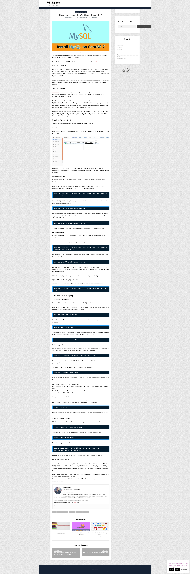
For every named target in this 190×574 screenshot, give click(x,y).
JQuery (119, 52)
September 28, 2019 (69, 17)
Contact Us (128, 7)
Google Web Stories (89, 7)
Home (60, 7)
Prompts (119, 56)
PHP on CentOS (79, 512)
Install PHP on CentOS (61, 532)
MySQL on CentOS (64, 512)
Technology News (121, 58)
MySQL (58, 512)
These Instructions (100, 61)
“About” (75, 502)
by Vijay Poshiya (82, 17)
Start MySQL (85, 512)
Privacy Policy (85, 572)
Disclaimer (92, 572)
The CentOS (55, 92)
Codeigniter (73, 7)
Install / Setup (102, 7)
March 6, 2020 (100, 536)
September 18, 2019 (61, 533)
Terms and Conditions (102, 572)
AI (80, 7)
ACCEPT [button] (172, 569)
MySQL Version (72, 512)
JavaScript (119, 49)
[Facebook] (54, 506)
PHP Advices (96, 569)
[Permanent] (61, 529)
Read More (184, 569)
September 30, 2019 (80, 536)
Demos (112, 7)
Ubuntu (119, 61)
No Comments (93, 17)
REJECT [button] (178, 569)
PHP (66, 7)
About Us (119, 7)
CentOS (54, 512)
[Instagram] (56, 506)
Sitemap (78, 572)
